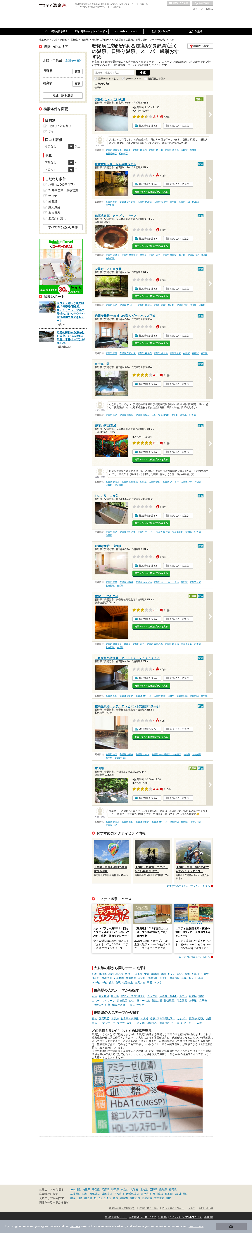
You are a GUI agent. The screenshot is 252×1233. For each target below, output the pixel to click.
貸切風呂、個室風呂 (175, 1000)
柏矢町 (172, 973)
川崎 (79, 1198)
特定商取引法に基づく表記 (142, 1217)
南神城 (96, 982)
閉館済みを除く (157, 78)
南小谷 (158, 982)
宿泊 (94, 996)
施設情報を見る (147, 125)
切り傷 (175, 1022)
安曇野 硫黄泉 (113, 255)
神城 (104, 982)
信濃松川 (106, 978)
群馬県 (115, 1189)
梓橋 (127, 973)
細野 (206, 973)
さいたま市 (104, 1198)
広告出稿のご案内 (148, 1208)
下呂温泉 (119, 1193)
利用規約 (162, 1217)
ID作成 (209, 8)
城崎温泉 (107, 1193)
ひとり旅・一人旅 (139, 1000)
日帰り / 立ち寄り (59, 126)
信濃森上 (127, 982)
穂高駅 (193, 150)
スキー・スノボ (136, 1022)
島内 (111, 973)
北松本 (103, 973)
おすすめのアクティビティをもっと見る (188, 886)
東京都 (125, 1189)
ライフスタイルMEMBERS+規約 (186, 1217)
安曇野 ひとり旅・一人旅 (166, 582)
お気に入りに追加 (179, 125)
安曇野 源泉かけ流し (146, 415)
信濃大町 (153, 978)
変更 (77, 71)
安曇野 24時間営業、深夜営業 (166, 754)
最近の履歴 (202, 3)
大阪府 (134, 1189)
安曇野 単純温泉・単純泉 (118, 150)
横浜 (72, 1198)
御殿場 (124, 1198)
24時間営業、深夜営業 (63, 190)
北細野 (96, 978)
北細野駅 (119, 485)
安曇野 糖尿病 (140, 150)
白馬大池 (140, 982)
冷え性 (115, 996)
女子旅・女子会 (198, 1000)
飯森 (111, 982)
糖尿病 (193, 996)
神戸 (168, 1198)
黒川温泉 (158, 1193)
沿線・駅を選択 (63, 95)
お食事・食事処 (168, 996)
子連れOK (97, 1004)
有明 (187, 973)
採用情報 (208, 1217)
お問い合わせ (206, 1208)
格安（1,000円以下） (133, 996)
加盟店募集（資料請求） (122, 1208)
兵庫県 (105, 1189)
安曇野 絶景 (159, 695)
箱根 (85, 1193)
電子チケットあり (108, 78)
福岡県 (173, 1189)
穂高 (180, 973)
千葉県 (96, 1189)
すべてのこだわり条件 (63, 227)
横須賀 (88, 1198)
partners (75, 1226)
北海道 (144, 1189)
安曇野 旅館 (159, 305)
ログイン (197, 8)
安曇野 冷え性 (172, 150)
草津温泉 (75, 1193)
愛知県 (163, 1189)
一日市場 (137, 973)
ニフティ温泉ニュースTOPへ (194, 956)
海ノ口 (192, 978)
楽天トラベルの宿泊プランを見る (151, 191)
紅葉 (107, 1004)
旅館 (201, 996)
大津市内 (159, 1198)
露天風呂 (104, 996)
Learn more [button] (196, 1226)
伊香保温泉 (132, 1193)
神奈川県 (75, 1189)
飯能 (115, 1198)
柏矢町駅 (123, 153)
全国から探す (74, 60)
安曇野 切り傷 (156, 150)
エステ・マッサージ (103, 1000)
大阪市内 (135, 1198)
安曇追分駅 (111, 153)
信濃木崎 (174, 978)
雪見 (132, 1004)
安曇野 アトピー (128, 305)
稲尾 (184, 978)
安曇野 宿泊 (111, 202)
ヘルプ (191, 1208)
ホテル (183, 996)
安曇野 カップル (144, 582)
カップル (152, 996)
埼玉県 (86, 1189)
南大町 (142, 978)
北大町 (164, 978)
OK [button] (231, 1226)
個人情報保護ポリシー (116, 1217)
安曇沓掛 (119, 978)
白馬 (118, 982)
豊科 (163, 973)
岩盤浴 (52, 201)
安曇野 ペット (142, 754)
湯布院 (169, 1193)
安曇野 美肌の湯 (128, 202)
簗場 (200, 978)
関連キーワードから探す (54, 1202)
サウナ (140, 1004)
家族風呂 (122, 1000)
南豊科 (155, 973)
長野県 (153, 1189)
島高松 (119, 973)
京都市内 (147, 1198)
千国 (149, 982)
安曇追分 (196, 973)
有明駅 (184, 150)
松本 (94, 973)
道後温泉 (146, 1193)
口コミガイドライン (173, 1208)
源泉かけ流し (120, 1004)
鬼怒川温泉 (181, 1193)
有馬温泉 (94, 1193)
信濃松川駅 (195, 821)
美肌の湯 (157, 1000)
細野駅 (202, 305)
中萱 (146, 973)
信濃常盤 (131, 978)
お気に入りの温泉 (178, 3)
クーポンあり (133, 78)
